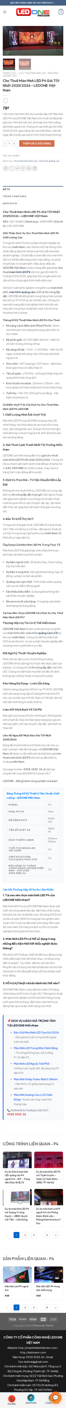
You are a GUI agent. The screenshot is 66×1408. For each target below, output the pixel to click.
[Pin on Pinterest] (29, 168)
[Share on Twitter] (17, 168)
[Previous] (8, 41)
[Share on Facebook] (11, 168)
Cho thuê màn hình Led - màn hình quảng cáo (30, 74)
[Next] (57, 41)
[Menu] (5, 12)
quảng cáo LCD (48, 633)
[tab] (33, 189)
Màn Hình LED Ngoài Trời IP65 (31, 1063)
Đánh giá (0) (10, 203)
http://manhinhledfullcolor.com (37, 1347)
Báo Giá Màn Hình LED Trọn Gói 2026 (36, 1032)
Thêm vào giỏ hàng (37, 143)
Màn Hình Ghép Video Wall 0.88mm (36, 1079)
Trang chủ (9, 73)
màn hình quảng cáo (22, 292)
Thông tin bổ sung (14, 196)
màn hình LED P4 (19, 272)
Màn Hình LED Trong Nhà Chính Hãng (36, 1048)
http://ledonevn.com (33, 1352)
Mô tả (6, 189)
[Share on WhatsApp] (5, 168)
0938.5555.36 (16, 1114)
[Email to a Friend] (23, 168)
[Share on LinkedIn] (34, 168)
